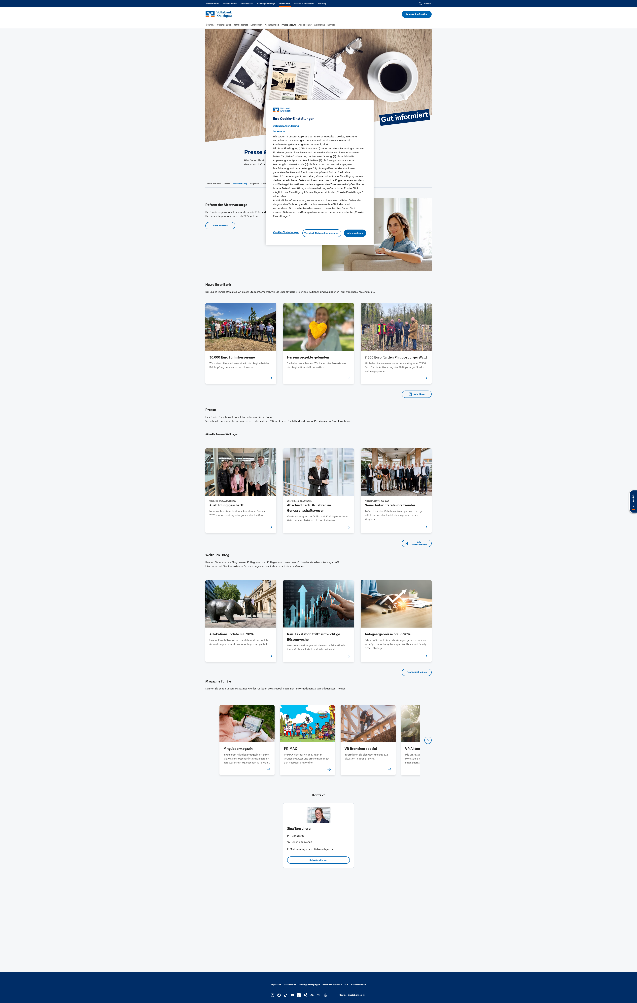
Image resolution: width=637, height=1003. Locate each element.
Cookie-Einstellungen (286, 232)
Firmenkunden (230, 3)
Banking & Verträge (266, 3)
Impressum (276, 984)
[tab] (210, 25)
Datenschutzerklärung (286, 125)
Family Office (247, 3)
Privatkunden (212, 3)
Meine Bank (284, 3)
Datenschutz (290, 984)
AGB (346, 984)
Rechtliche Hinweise (332, 984)
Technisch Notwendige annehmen (321, 233)
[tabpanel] (247, 740)
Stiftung (322, 3)
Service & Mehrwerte (304, 3)
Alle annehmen (355, 233)
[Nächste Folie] (428, 740)
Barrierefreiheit (358, 984)
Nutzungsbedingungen (309, 984)
